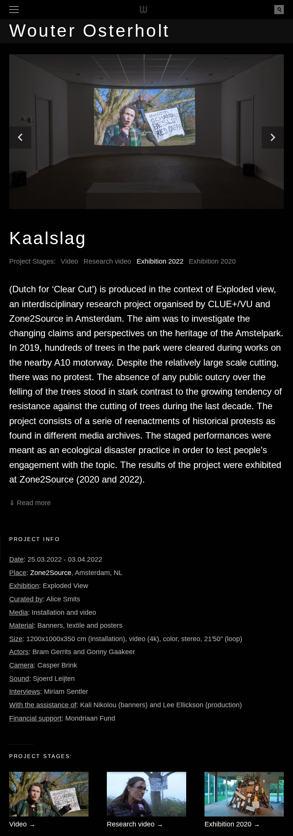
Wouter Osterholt (89, 31)
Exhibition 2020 (212, 261)
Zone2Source (50, 573)
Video (69, 261)
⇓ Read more (30, 503)
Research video (107, 261)
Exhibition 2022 (160, 261)
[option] (146, 131)
